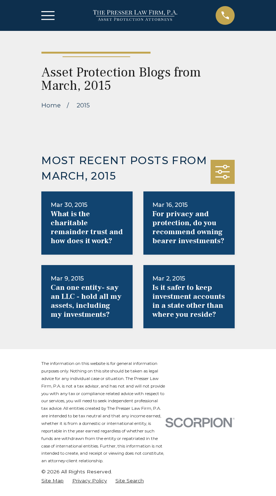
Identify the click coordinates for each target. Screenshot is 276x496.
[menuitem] (52, 480)
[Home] (135, 15)
